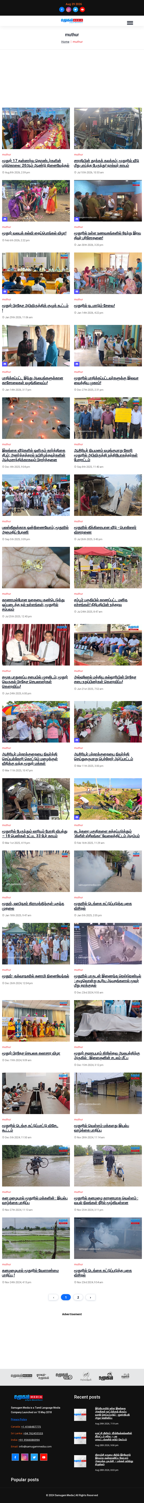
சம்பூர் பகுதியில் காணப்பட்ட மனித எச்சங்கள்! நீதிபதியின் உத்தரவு (100, 602)
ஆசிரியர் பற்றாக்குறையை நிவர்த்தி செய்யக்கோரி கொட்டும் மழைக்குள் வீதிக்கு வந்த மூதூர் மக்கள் (30, 759)
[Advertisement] (72, 83)
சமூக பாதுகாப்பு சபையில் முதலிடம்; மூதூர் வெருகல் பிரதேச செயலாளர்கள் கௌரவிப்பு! (35, 682)
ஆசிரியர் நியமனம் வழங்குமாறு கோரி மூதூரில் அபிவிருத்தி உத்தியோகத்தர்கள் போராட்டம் (106, 455)
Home (65, 42)
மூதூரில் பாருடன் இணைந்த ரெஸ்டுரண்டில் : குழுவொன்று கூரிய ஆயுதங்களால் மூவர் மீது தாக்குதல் (107, 980)
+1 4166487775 (31, 1426)
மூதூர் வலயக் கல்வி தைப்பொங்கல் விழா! (34, 233)
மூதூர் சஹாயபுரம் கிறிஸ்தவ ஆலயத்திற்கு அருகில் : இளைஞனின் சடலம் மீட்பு (107, 1055)
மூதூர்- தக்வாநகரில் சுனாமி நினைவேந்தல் (35, 976)
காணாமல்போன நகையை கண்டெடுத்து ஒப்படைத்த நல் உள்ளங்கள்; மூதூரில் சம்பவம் (33, 604)
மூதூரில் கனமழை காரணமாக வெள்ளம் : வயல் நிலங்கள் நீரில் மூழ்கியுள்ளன (106, 1200)
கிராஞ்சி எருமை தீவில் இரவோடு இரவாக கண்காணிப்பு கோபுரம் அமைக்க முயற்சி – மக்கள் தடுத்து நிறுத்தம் (114, 1459)
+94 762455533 (33, 1433)
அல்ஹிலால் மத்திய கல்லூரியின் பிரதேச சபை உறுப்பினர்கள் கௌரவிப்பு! (105, 679)
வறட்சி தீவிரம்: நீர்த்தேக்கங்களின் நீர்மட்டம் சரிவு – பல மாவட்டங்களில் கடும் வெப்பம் (113, 1436)
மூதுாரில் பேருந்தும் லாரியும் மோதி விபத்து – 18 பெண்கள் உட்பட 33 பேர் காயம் (34, 833)
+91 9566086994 (29, 1439)
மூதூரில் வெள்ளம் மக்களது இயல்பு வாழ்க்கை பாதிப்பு (101, 1127)
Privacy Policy (19, 1419)
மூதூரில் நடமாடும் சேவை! (94, 305)
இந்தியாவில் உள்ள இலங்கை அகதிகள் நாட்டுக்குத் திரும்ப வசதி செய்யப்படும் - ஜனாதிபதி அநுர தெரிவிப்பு (112, 1413)
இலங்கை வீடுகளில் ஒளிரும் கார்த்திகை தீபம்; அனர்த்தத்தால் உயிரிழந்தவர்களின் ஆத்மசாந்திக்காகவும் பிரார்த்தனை (33, 455)
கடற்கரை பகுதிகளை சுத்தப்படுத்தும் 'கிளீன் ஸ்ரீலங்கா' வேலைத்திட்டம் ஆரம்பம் (107, 833)
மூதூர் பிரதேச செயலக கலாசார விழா (31, 1053)
